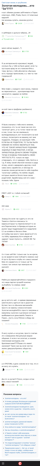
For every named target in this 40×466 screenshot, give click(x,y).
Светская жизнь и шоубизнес (14, 2)
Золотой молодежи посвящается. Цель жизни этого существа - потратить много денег (20, 409)
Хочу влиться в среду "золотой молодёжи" (20, 427)
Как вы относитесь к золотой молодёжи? (20, 430)
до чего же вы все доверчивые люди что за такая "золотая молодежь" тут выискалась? (20, 416)
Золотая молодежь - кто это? (15, 398)
